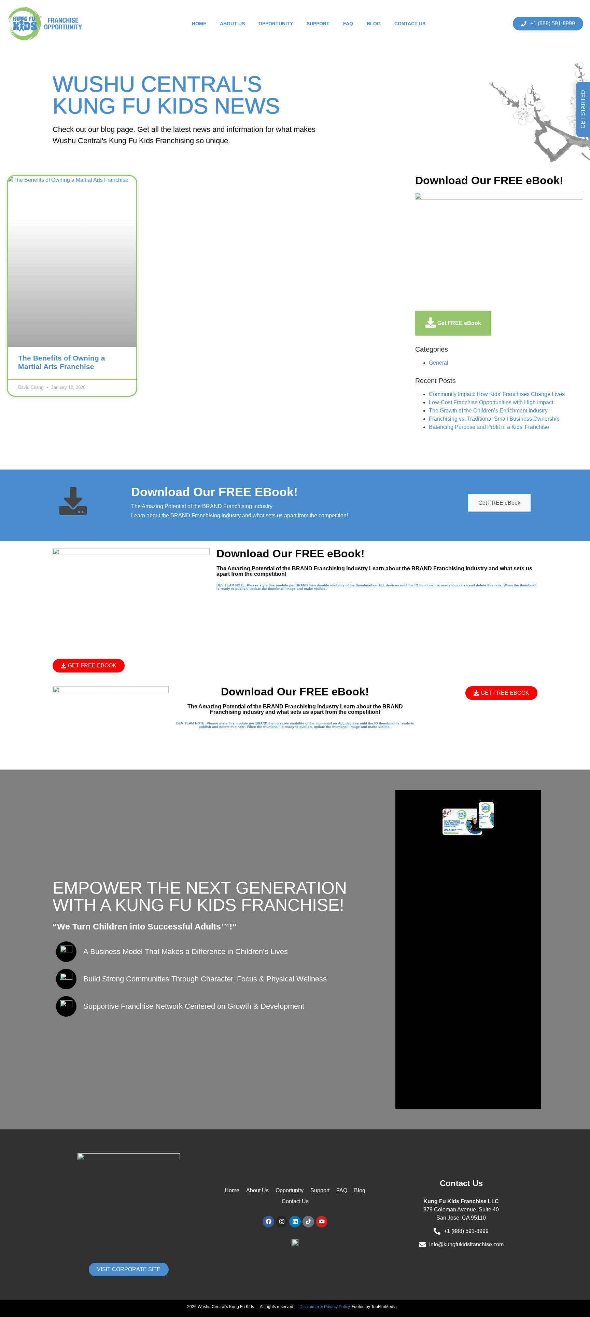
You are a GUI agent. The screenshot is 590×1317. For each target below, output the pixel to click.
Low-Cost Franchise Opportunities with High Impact (491, 402)
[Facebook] (268, 1221)
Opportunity (275, 23)
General (438, 363)
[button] (583, 109)
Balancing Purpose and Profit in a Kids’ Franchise (489, 427)
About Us (232, 23)
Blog (374, 23)
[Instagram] (281, 1221)
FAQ (348, 23)
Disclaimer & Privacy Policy (324, 1306)
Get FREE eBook (499, 503)
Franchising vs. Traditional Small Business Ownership (494, 419)
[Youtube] (321, 1221)
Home (199, 23)
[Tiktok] (308, 1221)
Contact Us (409, 23)
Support (318, 23)
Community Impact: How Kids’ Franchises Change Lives (497, 394)
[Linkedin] (295, 1221)
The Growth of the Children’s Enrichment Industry (488, 410)
